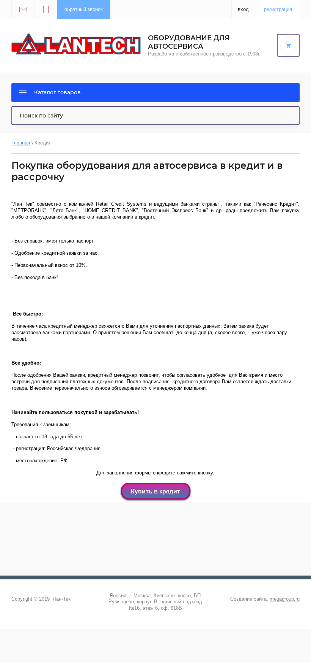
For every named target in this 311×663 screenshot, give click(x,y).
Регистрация (278, 9)
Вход (243, 9)
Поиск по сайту (41, 115)
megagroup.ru (285, 599)
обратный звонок (83, 9)
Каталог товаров (57, 92)
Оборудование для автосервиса (188, 42)
